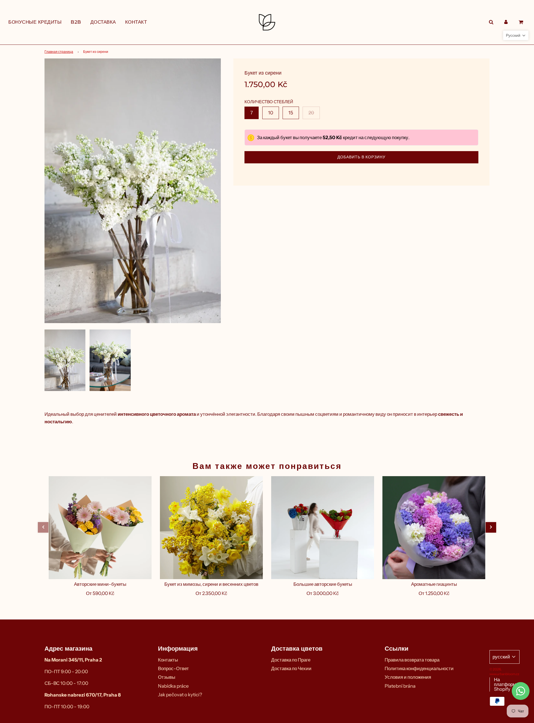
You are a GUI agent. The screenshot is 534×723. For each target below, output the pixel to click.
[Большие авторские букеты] (322, 527)
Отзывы (166, 677)
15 (290, 112)
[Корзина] (521, 22)
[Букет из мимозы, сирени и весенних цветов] (211, 527)
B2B (76, 22)
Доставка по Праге (290, 660)
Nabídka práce (173, 686)
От (100, 593)
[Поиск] (491, 22)
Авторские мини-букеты (100, 584)
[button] (43, 527)
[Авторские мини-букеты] (100, 527)
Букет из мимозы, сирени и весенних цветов (211, 584)
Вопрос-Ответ (173, 668)
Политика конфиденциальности (419, 668)
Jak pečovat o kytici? (180, 694)
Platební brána (400, 686)
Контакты (168, 660)
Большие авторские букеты (322, 584)
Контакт (136, 22)
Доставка (103, 22)
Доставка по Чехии (291, 668)
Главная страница (58, 52)
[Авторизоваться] (505, 22)
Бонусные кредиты (34, 22)
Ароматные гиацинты (434, 584)
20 (311, 112)
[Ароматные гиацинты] (433, 527)
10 (270, 112)
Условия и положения (408, 677)
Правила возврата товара (412, 660)
